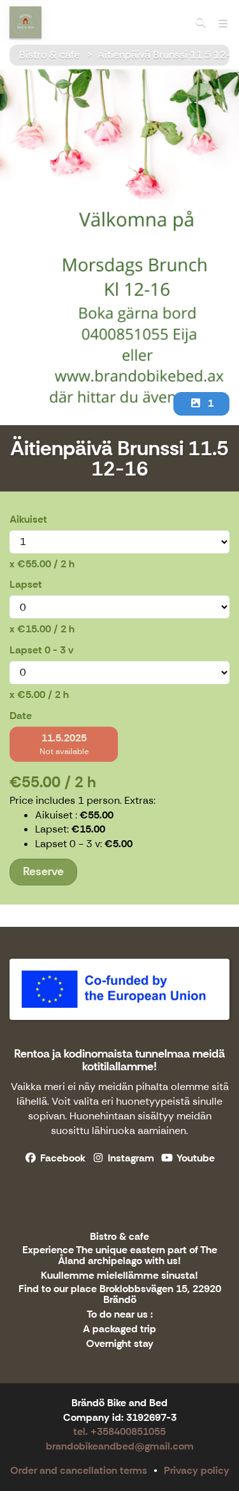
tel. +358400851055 (119, 1431)
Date (21, 715)
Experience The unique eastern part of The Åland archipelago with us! (119, 1256)
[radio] (64, 744)
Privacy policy (196, 1470)
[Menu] (223, 22)
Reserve (43, 871)
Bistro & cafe (49, 54)
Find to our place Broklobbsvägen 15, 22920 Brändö (119, 1295)
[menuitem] (201, 22)
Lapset (26, 584)
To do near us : (120, 1315)
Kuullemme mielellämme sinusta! (119, 1276)
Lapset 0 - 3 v (41, 650)
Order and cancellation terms (78, 1470)
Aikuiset (28, 519)
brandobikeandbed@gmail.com (120, 1446)
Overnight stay (120, 1344)
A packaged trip (119, 1329)
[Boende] (201, 22)
